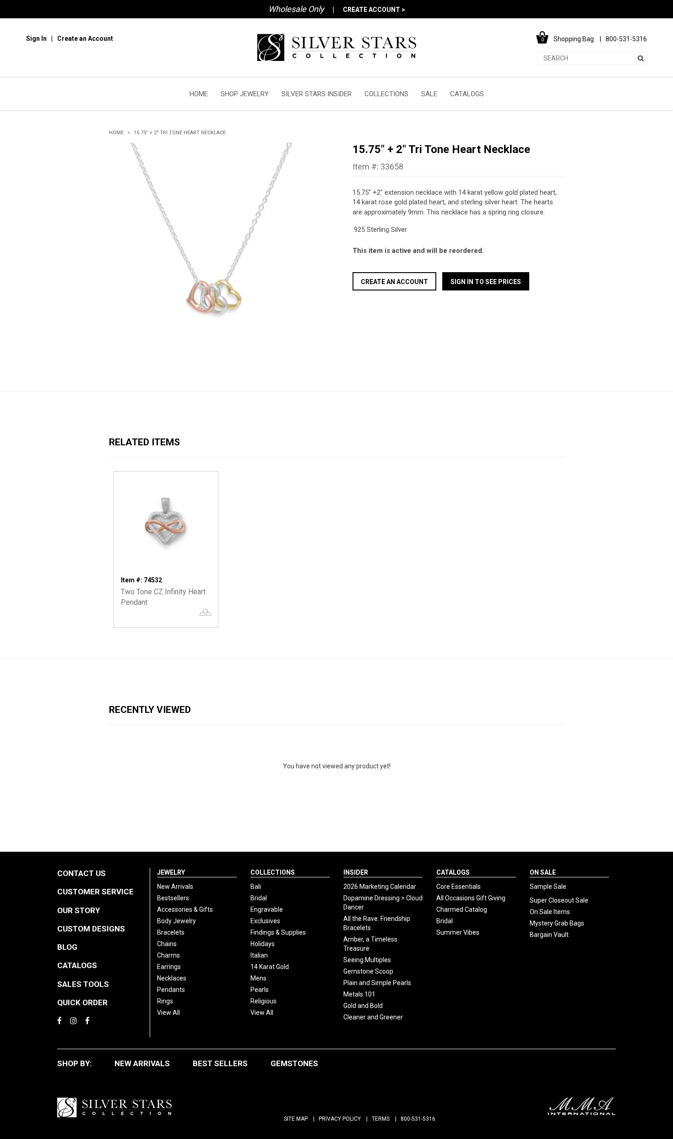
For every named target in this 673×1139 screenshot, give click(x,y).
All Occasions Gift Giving (470, 898)
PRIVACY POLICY (340, 1119)
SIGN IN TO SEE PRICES (485, 281)
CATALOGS (467, 94)
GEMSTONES (294, 1063)
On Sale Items (550, 911)
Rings (165, 1001)
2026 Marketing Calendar (379, 886)
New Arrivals (175, 886)
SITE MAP (296, 1119)
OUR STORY (78, 910)
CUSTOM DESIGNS (91, 928)
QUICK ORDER (82, 1002)
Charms (168, 955)
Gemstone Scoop (368, 971)
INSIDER (355, 872)
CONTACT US (81, 873)
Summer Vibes (457, 932)
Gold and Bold (363, 1005)
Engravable (266, 909)
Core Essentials (458, 886)
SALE (429, 94)
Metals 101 (359, 994)
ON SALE (543, 872)
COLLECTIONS (386, 94)
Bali (255, 886)
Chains (167, 943)
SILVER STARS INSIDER (317, 94)
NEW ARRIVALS (142, 1063)
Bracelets (171, 932)
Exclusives (265, 921)
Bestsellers (173, 898)
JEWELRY (171, 872)
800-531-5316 (418, 1119)
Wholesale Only (296, 9)
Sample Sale (548, 886)
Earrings (169, 966)
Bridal (258, 898)
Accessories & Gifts (185, 909)
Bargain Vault (549, 934)
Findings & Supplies (278, 932)
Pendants (171, 989)
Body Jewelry (176, 921)
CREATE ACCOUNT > (374, 9)
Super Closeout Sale (559, 900)
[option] (214, 248)
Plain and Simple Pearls (377, 982)
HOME (199, 94)
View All (168, 1012)
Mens (258, 978)
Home (116, 133)
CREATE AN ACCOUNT (394, 281)
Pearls (259, 989)
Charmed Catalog (461, 909)
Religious (263, 1001)
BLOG (67, 947)
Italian (259, 955)
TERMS (381, 1119)
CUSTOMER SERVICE (95, 891)
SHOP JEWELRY (245, 94)
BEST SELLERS (220, 1063)
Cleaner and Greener (373, 1017)
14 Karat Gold (269, 966)
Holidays (262, 943)
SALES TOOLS (83, 984)
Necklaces (171, 978)
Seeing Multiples (367, 960)
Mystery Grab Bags (557, 923)
